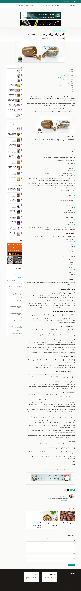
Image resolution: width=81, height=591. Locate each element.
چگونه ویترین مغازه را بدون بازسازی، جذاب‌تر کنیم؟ (12, 200)
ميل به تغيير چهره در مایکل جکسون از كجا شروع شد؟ (15, 287)
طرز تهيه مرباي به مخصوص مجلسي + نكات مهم (12, 145)
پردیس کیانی (60, 38)
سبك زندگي (37, 5)
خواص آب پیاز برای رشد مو (18, 320)
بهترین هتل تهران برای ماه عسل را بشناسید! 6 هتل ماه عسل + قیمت (15, 327)
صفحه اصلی (57, 5)
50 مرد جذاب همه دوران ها (18, 300)
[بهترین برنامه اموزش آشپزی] (14, 249)
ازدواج (32, 5)
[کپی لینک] (65, 490)
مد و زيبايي (27, 5)
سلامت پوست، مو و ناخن (56, 30)
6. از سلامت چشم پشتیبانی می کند (65, 86)
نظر (74, 540)
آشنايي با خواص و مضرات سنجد (13, 95)
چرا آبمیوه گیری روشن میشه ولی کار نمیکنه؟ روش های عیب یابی (12, 228)
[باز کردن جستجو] (7, 5)
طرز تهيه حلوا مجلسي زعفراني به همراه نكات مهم (12, 161)
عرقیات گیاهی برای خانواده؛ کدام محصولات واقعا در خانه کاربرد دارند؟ (12, 233)
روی (68, 378)
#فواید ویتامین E (55, 469)
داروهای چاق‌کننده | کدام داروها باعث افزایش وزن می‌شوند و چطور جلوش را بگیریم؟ (13, 90)
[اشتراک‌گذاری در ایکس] (68, 490)
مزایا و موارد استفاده (69, 73)
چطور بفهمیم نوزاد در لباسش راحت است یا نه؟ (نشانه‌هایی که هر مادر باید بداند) (12, 205)
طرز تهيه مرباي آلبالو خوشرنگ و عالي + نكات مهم (12, 156)
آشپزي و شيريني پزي (49, 5)
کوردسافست (46, 577)
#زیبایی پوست (62, 469)
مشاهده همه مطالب (64, 500)
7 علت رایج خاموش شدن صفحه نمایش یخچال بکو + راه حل (12, 189)
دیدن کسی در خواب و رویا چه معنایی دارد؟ (15, 333)
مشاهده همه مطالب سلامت (15, 119)
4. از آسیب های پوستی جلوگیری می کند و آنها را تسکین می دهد (61, 82)
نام (74, 553)
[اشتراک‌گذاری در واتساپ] (71, 490)
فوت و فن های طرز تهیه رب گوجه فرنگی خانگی (12, 167)
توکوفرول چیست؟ (69, 69)
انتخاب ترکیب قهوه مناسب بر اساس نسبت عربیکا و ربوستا (12, 194)
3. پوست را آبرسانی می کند (67, 80)
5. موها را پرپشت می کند (67, 84)
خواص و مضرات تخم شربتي (13, 79)
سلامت (42, 5)
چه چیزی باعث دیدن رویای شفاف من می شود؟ (14, 280)
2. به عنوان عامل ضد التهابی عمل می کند (64, 78)
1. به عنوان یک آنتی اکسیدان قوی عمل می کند (64, 75)
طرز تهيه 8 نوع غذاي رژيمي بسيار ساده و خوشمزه (12, 139)
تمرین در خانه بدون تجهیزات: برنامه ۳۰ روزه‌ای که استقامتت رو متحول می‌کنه (15, 294)
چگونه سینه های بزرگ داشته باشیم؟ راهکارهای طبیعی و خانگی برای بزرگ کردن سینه (12, 75)
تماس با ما (21, 5)
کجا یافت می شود (69, 71)
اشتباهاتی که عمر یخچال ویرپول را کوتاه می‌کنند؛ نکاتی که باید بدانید (12, 217)
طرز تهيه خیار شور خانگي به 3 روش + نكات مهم (12, 134)
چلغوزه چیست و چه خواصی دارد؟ (17, 274)
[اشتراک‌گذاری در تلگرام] (73, 490)
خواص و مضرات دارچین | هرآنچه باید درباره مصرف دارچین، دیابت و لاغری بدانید (12, 105)
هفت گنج (72, 573)
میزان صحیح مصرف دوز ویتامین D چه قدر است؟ (13, 85)
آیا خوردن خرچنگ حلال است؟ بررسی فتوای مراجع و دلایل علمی (15, 307)
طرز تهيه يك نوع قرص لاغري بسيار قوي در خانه (12, 110)
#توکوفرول (68, 469)
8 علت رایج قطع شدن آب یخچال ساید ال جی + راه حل (12, 211)
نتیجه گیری (69, 92)
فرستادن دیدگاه (71, 565)
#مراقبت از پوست (48, 469)
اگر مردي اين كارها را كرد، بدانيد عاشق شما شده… (12, 115)
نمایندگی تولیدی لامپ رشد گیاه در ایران (12, 222)
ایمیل (74, 558)
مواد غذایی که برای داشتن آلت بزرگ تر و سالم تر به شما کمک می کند (12, 100)
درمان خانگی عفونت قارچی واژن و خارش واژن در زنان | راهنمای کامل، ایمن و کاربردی (12, 71)
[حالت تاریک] (7, 1)
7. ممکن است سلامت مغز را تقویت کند (64, 88)
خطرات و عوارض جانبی (67, 90)
